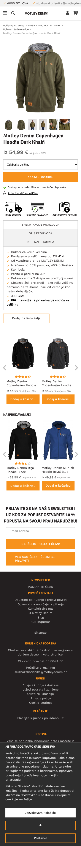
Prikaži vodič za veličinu (23, 193)
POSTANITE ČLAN (40, 586)
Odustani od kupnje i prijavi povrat (40, 599)
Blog (41, 617)
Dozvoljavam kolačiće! (40, 812)
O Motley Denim (40, 613)
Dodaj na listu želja (26, 318)
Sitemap (40, 632)
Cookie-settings (40, 702)
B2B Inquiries (40, 621)
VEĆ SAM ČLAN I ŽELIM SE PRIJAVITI (35, 558)
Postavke (40, 838)
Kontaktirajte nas (40, 608)
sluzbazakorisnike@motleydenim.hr (40, 672)
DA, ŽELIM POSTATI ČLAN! (40, 544)
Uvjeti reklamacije (40, 693)
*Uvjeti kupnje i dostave (41, 685)
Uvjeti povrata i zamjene (40, 689)
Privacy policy (40, 698)
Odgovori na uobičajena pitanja (40, 604)
